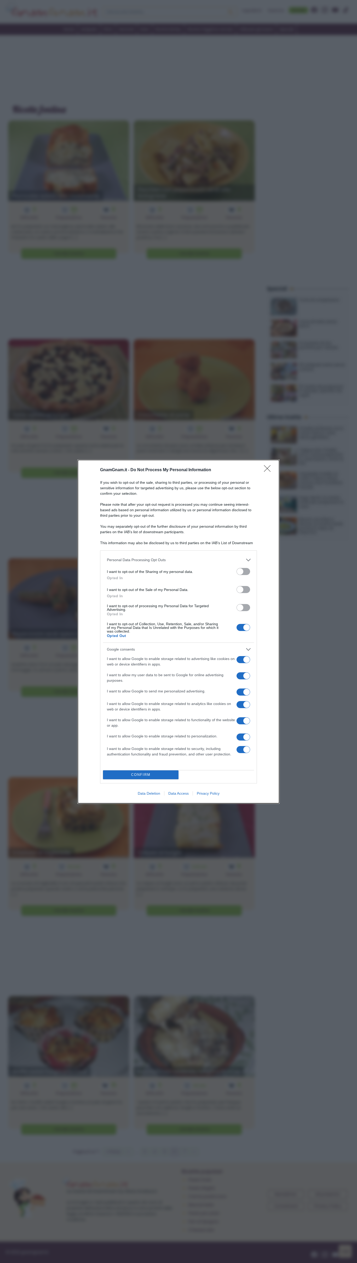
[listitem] (178, 560)
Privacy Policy (208, 793)
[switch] (243, 571)
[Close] (269, 470)
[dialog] (178, 631)
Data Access (178, 793)
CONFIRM (141, 775)
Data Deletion (149, 793)
